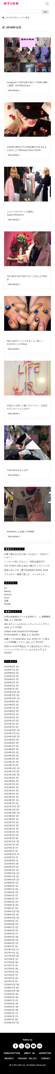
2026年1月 (9, 688)
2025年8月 (9, 704)
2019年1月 (9, 908)
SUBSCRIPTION (12, 1053)
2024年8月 (9, 743)
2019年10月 (10, 879)
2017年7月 (9, 965)
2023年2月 (9, 800)
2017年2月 (9, 978)
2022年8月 (9, 819)
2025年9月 (9, 701)
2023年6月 (9, 787)
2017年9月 (9, 959)
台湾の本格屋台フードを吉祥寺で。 (21, 616)
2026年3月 (9, 682)
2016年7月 (9, 1000)
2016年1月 (9, 1019)
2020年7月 (9, 857)
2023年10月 (10, 774)
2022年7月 (9, 822)
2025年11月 (10, 695)
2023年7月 (9, 784)
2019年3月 (9, 901)
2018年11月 (9, 914)
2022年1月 (9, 838)
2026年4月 (9, 679)
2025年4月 (9, 717)
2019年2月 (9, 905)
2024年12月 (10, 730)
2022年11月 (10, 809)
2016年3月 (9, 1013)
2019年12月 (10, 873)
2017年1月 (9, 981)
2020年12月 (10, 854)
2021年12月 (10, 841)
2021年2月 (9, 847)
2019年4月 (9, 898)
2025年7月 (9, 708)
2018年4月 (9, 936)
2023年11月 (10, 771)
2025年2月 (9, 723)
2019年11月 (9, 876)
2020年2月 (9, 870)
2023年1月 (9, 803)
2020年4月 (9, 863)
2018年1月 (9, 946)
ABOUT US (29, 1053)
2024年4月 (9, 755)
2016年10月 (10, 990)
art (5, 588)
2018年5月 (9, 933)
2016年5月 (9, 1006)
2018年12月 (10, 911)
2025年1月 (9, 727)
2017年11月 (9, 952)
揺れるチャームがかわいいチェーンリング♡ (25, 624)
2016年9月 (9, 994)
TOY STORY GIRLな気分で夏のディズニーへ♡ (26, 565)
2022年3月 (9, 832)
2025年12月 (10, 692)
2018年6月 (9, 930)
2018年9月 (9, 921)
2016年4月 (9, 1010)
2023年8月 (9, 781)
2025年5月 (9, 714)
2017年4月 (9, 975)
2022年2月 (9, 835)
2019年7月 (9, 889)
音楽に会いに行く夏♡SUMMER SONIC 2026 (26, 570)
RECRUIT (9, 1058)
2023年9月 (9, 777)
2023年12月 (10, 768)
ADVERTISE (45, 1053)
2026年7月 (9, 669)
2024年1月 (9, 765)
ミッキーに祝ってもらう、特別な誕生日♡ (24, 561)
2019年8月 (9, 886)
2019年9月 (9, 882)
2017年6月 (9, 968)
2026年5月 (9, 676)
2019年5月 (9, 895)
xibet (6, 627)
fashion (7, 594)
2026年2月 (9, 685)
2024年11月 (10, 733)
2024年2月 (9, 762)
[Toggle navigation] (47, 3)
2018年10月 (10, 917)
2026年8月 (9, 666)
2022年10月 (10, 812)
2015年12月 (10, 1022)
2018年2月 (9, 943)
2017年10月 (9, 956)
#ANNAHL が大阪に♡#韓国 (20, 531)
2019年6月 (9, 892)
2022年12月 (10, 806)
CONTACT (45, 1058)
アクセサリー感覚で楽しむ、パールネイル (24, 574)
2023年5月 (9, 790)
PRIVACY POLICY (27, 1058)
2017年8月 (9, 962)
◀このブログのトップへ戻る (16, 17)
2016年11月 (9, 987)
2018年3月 (9, 940)
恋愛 (6, 600)
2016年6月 (9, 1003)
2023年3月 (9, 797)
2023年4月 (9, 793)
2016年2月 (9, 1016)
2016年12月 (10, 984)
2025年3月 (9, 720)
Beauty (7, 591)
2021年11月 (9, 844)
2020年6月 (9, 860)
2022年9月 (9, 816)
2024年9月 (9, 739)
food (6, 597)
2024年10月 (10, 736)
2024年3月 (9, 758)
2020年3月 (9, 867)
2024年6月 (9, 749)
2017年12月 (9, 949)
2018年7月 (9, 927)
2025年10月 (10, 698)
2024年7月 (9, 746)
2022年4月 (9, 828)
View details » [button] (14, 90)
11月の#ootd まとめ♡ (17, 470)
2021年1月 (9, 851)
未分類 (7, 604)
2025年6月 (9, 711)
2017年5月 (9, 971)
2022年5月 (9, 825)
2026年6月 (9, 673)
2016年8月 (9, 997)
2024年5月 (9, 752)
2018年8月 (9, 924)
